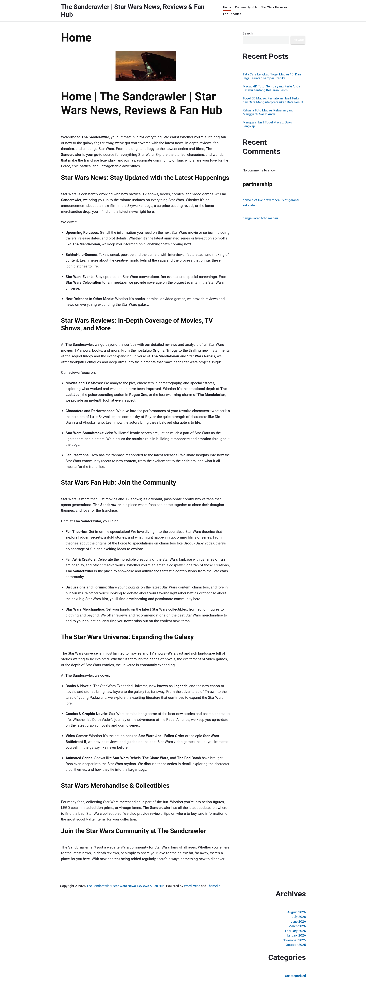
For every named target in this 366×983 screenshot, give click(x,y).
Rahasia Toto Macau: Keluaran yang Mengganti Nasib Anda (268, 112)
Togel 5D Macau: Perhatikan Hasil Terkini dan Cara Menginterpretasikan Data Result (273, 100)
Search (248, 33)
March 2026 (297, 926)
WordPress (192, 886)
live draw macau (269, 200)
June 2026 (298, 921)
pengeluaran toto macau (260, 218)
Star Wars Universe (274, 7)
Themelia (213, 886)
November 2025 (294, 940)
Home (227, 7)
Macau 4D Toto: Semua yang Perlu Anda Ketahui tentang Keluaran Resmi (271, 88)
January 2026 (296, 935)
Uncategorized (295, 976)
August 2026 (296, 912)
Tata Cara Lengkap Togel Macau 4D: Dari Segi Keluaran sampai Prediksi (272, 76)
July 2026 (299, 917)
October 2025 (296, 945)
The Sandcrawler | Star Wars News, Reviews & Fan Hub (126, 886)
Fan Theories (232, 14)
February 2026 (295, 931)
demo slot (250, 200)
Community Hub (246, 7)
